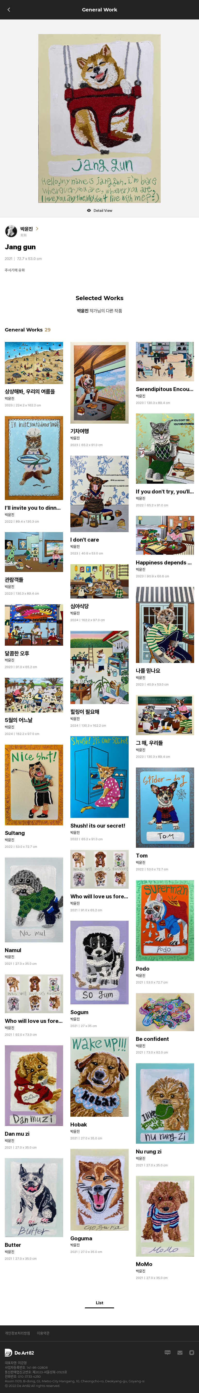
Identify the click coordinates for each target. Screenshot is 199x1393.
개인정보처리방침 (17, 1333)
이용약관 (43, 1333)
